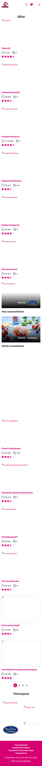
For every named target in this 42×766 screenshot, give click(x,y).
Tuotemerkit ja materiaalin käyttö (21, 750)
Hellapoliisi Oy (21, 753)
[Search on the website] (26, 4)
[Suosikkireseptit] (31, 4)
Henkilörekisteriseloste (21, 748)
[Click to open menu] (39, 5)
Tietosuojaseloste (21, 745)
